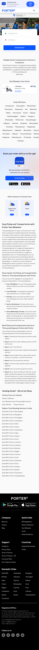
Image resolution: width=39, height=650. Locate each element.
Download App (19, 178)
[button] (19, 15)
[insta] (13, 635)
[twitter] (8, 635)
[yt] (22, 635)
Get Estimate (19, 47)
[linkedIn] (18, 635)
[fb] (3, 635)
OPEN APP (30, 4)
